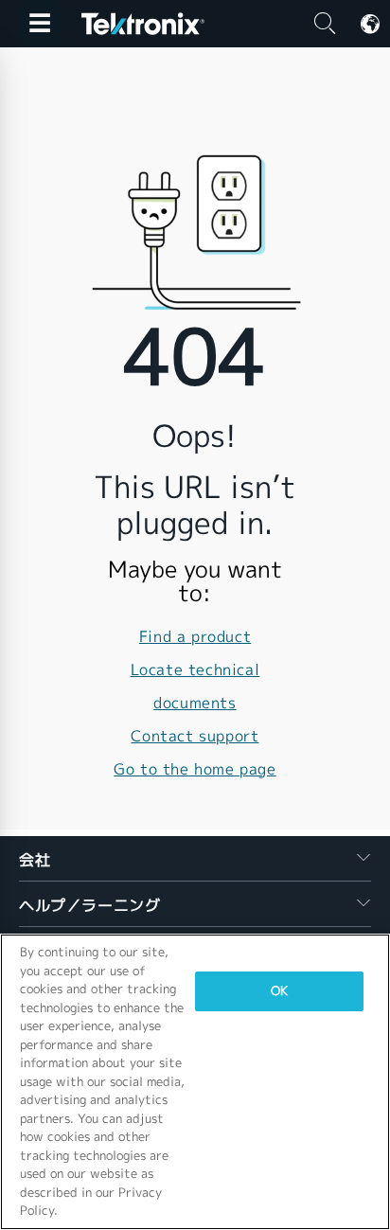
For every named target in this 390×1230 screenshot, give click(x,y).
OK (279, 991)
